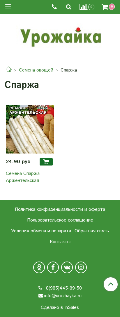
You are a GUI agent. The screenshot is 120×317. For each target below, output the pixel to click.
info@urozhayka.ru (63, 295)
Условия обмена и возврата (41, 231)
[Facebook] (53, 267)
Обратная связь (92, 231)
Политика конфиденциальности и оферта (60, 209)
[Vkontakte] (67, 267)
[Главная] (9, 70)
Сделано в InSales (60, 307)
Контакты (60, 241)
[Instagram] (81, 267)
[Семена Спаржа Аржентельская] (30, 129)
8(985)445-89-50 (63, 288)
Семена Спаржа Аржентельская (23, 177)
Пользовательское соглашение (60, 220)
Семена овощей (36, 70)
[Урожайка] (60, 35)
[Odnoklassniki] (39, 267)
